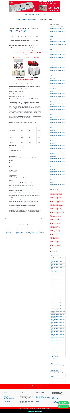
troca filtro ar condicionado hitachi (58, 381)
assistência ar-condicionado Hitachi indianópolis (56, 285)
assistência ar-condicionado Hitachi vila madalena (57, 344)
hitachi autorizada (54, 368)
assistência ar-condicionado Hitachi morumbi (56, 303)
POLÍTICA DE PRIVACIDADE (9, 398)
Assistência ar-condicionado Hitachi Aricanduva (9, 229)
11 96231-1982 (31, 19)
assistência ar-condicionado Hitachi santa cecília (57, 326)
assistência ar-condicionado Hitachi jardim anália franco (57, 291)
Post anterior (7, 218)
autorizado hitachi (54, 363)
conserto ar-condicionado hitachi (57, 365)
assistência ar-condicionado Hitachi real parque (57, 323)
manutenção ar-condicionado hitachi (57, 376)
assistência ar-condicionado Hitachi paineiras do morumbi (56, 309)
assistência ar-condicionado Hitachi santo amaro (57, 329)
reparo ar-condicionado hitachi (57, 378)
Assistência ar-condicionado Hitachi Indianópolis (40, 229)
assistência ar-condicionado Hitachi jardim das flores (57, 294)
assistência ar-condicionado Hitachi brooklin (56, 274)
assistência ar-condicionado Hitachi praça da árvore (57, 320)
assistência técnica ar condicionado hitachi (55, 356)
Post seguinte (44, 218)
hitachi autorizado (54, 370)
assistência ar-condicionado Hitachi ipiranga (56, 288)
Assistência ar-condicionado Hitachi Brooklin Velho (20, 229)
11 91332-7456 (33, 387)
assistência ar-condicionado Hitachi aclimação (56, 262)
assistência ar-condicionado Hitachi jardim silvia (57, 300)
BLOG (5, 399)
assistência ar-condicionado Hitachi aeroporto (56, 265)
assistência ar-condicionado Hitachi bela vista (57, 268)
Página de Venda (49, 408)
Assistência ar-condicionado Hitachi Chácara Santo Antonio (30, 229)
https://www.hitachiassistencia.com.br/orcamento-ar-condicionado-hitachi (23, 157)
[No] (68, 410)
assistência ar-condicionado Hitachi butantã (56, 277)
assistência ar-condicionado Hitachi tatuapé (56, 341)
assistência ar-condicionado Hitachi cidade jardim (58, 282)
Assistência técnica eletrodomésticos (57, 26)
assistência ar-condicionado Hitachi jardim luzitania (57, 297)
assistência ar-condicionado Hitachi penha (58, 314)
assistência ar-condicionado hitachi (57, 258)
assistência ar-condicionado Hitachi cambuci (56, 280)
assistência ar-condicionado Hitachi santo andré (57, 332)
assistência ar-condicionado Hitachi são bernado (57, 335)
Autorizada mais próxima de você (26, 189)
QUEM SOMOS (7, 396)
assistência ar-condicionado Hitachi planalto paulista (56, 317)
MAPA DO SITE (7, 401)
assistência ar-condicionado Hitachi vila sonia (57, 352)
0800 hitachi (54, 255)
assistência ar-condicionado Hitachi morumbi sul (56, 306)
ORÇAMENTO (6, 397)
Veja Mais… (25, 402)
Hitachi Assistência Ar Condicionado (16, 30)
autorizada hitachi (54, 361)
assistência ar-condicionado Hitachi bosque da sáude (56, 271)
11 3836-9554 (55, 398)
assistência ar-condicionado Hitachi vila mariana (57, 347)
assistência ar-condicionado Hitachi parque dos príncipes (58, 312)
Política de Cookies (38, 411)
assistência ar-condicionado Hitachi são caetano (57, 338)
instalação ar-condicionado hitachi (58, 372)
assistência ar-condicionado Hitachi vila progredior (57, 349)
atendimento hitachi (55, 358)
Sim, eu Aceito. (31, 411)
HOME (5, 394)
